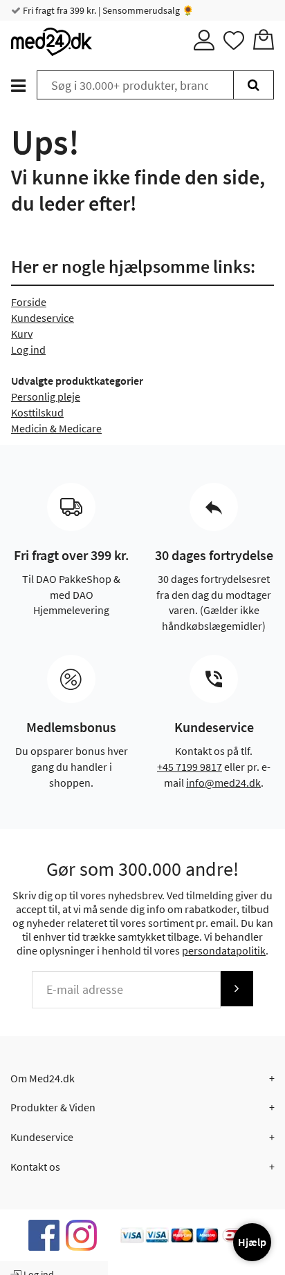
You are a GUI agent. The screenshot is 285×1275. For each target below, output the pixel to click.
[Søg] (253, 84)
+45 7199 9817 (189, 767)
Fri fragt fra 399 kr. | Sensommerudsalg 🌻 (107, 10)
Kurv (22, 334)
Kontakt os (35, 1166)
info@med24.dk (223, 782)
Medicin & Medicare (56, 428)
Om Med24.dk (42, 1078)
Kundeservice (42, 318)
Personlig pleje (45, 396)
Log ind (28, 349)
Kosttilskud (37, 412)
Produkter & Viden (52, 1107)
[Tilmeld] (236, 988)
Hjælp (252, 1242)
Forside (28, 302)
